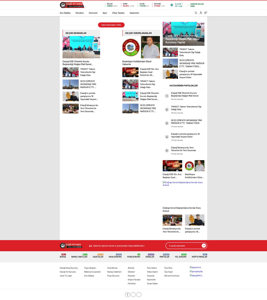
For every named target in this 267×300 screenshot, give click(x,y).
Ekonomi (93, 12)
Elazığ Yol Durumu (68, 271)
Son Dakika (65, 12)
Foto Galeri (152, 268)
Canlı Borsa (112, 268)
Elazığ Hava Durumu (69, 268)
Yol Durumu (180, 256)
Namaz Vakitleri (79, 256)
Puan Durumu (133, 256)
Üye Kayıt (168, 271)
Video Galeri (152, 271)
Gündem (80, 12)
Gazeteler (134, 12)
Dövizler (131, 271)
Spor (105, 12)
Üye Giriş (168, 268)
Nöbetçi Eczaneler (92, 271)
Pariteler (164, 256)
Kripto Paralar (199, 256)
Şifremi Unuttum (171, 275)
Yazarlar (151, 275)
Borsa (63, 256)
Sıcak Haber (152, 283)
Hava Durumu (115, 256)
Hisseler (150, 256)
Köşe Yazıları (118, 12)
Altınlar (131, 268)
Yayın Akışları (90, 268)
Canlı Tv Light (66, 275)
